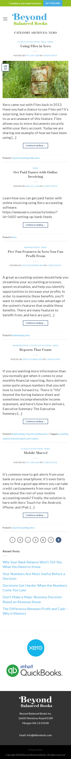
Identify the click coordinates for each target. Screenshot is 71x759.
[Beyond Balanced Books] (29, 19)
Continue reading (35, 145)
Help (43, 42)
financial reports (18, 438)
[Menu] (5, 19)
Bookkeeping (32, 247)
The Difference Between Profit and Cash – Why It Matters (35, 611)
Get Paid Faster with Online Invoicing (35, 174)
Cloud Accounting (29, 42)
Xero (50, 42)
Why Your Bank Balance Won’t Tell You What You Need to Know (32, 564)
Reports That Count (35, 350)
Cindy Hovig (50, 55)
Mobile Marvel (35, 453)
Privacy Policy (36, 750)
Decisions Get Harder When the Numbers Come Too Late (35, 587)
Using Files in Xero (35, 46)
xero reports (33, 438)
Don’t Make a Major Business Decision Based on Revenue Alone (32, 599)
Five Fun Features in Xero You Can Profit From (35, 254)
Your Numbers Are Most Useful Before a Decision (34, 576)
